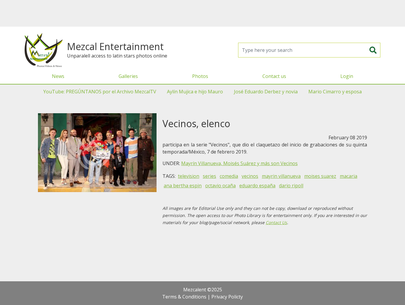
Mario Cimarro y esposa (335, 91)
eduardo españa (257, 185)
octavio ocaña (220, 185)
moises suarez (320, 176)
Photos (200, 76)
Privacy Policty (227, 296)
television (188, 176)
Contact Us (276, 222)
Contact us (274, 76)
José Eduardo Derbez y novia (266, 91)
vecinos (250, 176)
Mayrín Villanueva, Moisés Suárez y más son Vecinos (239, 163)
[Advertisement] (202, 13)
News (58, 76)
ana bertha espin (183, 185)
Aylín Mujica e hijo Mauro (195, 91)
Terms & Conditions (184, 296)
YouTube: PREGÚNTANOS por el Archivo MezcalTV (99, 91)
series (209, 176)
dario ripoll (291, 185)
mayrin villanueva (281, 176)
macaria (348, 176)
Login (346, 76)
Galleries (128, 76)
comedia (229, 176)
